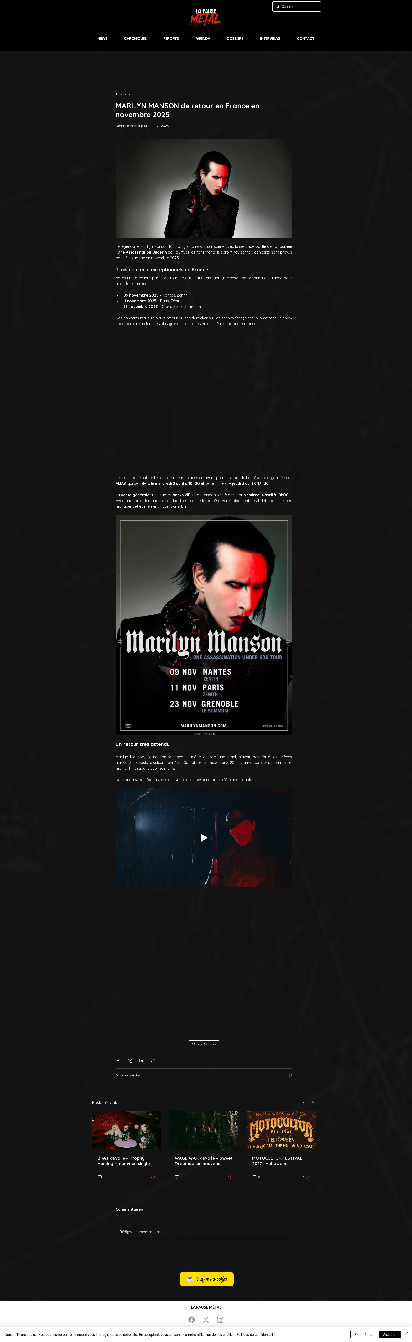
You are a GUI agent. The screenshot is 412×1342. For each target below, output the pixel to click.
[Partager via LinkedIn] (141, 934)
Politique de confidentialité (256, 1334)
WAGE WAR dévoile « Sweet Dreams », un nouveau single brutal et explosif (203, 1034)
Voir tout (309, 975)
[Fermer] (406, 1334)
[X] (206, 1193)
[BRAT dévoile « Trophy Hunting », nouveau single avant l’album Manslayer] (126, 1003)
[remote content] (204, 372)
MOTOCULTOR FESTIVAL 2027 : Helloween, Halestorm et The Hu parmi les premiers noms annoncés (280, 1034)
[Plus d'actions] (289, 94)
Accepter (390, 1334)
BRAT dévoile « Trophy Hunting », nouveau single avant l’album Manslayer (124, 1034)
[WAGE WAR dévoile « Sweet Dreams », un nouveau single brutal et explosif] (203, 1003)
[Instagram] (220, 1193)
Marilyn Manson (204, 917)
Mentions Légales (234, 1204)
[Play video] (204, 774)
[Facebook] (191, 1193)
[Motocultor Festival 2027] (281, 1003)
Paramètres (363, 1334)
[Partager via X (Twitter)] (129, 934)
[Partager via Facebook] (118, 934)
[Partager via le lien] (153, 934)
